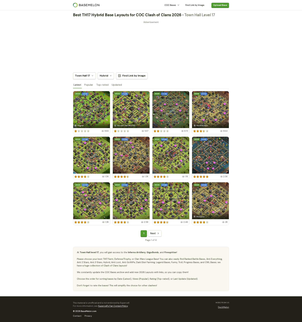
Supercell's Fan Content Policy (113, 306)
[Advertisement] (151, 46)
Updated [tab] (117, 84)
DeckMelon (223, 307)
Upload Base (220, 5)
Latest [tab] (77, 84)
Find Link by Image (194, 5)
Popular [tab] (88, 84)
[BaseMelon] (86, 5)
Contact (77, 316)
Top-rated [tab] (102, 84)
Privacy (88, 316)
